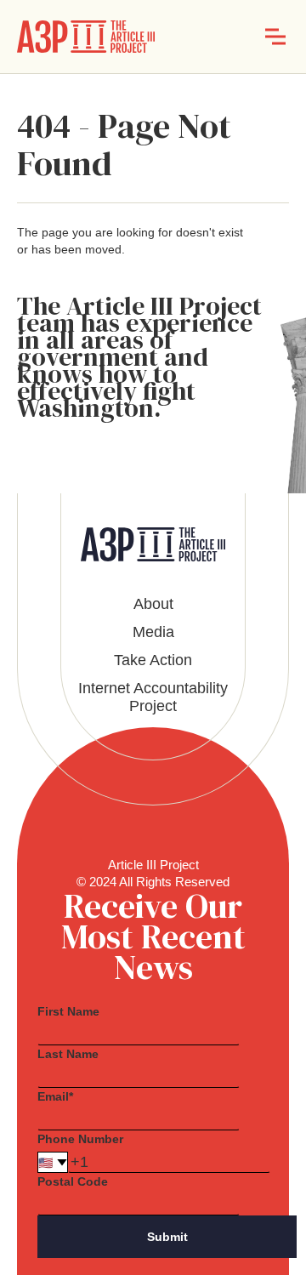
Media (153, 631)
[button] (275, 36)
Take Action (153, 660)
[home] (86, 36)
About (153, 603)
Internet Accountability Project (153, 697)
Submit (167, 1237)
